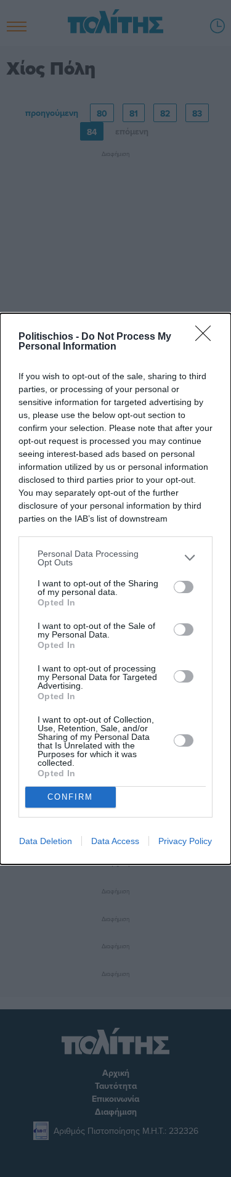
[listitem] (115, 558)
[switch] (183, 587)
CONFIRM (70, 797)
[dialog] (115, 588)
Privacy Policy (185, 841)
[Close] (207, 337)
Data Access (115, 841)
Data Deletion (45, 841)
